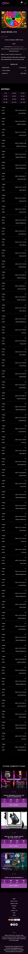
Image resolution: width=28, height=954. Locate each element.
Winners (14, 905)
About (14, 908)
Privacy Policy (19, 951)
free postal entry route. (18, 46)
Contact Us (14, 910)
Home (14, 898)
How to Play (14, 901)
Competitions (14, 903)
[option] (14, 19)
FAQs (14, 912)
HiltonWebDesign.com (17, 948)
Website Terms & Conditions (10, 949)
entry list (24, 49)
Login (14, 915)
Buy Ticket (14, 805)
